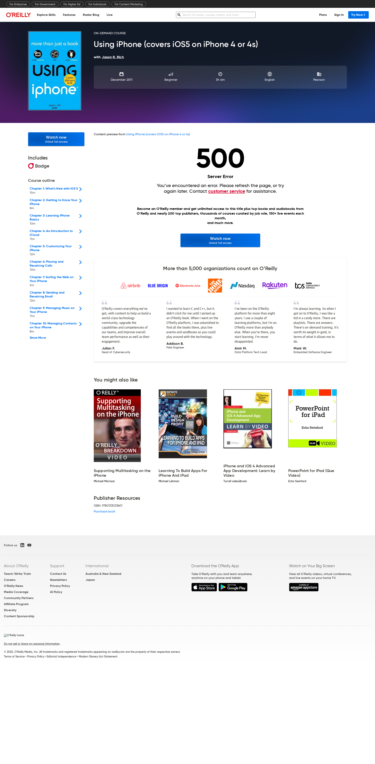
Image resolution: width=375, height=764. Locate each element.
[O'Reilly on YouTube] (29, 545)
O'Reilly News (13, 586)
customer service (226, 191)
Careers (9, 580)
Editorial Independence (61, 656)
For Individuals (97, 4)
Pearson (319, 80)
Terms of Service (14, 656)
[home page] (18, 15)
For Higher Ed (71, 4)
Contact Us (58, 574)
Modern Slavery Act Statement (98, 656)
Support (57, 565)
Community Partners (18, 598)
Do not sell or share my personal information (32, 644)
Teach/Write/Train (17, 574)
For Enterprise (18, 4)
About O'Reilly (16, 565)
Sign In (339, 15)
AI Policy (56, 592)
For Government (45, 4)
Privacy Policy (60, 586)
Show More (38, 337)
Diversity (10, 610)
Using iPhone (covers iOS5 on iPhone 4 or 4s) (158, 134)
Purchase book (104, 511)
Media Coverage (16, 592)
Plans (323, 15)
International (97, 565)
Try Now (357, 15)
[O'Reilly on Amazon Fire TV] (304, 590)
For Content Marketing (129, 4)
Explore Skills (46, 15)
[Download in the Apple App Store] (204, 590)
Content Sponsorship (19, 616)
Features (69, 15)
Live (109, 15)
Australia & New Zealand (103, 574)
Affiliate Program (16, 604)
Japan (90, 580)
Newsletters (58, 580)
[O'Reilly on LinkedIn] (22, 545)
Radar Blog (91, 15)
